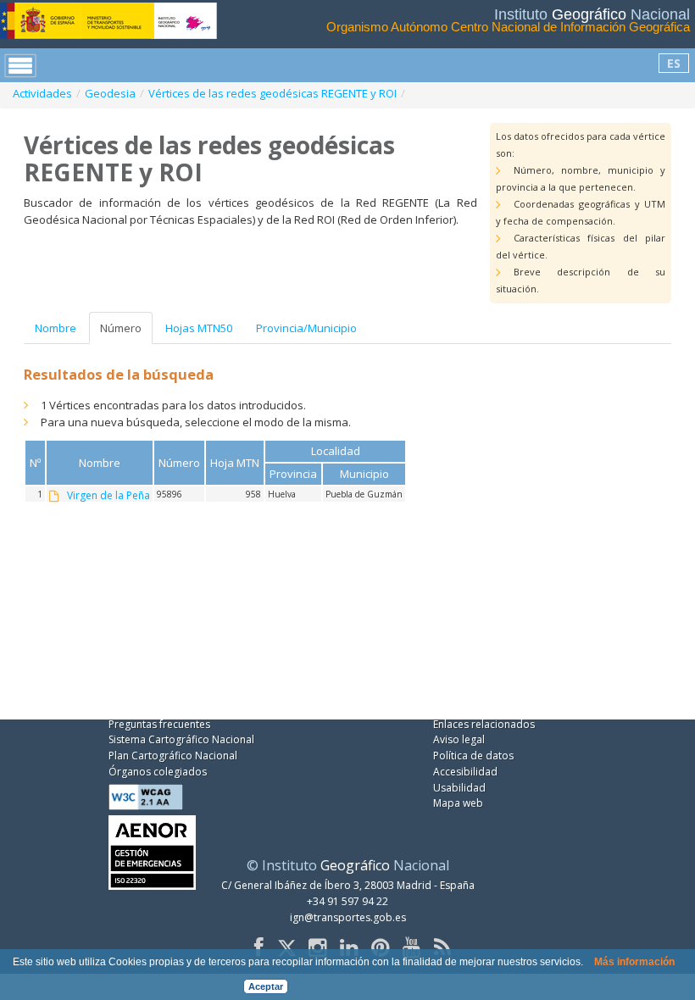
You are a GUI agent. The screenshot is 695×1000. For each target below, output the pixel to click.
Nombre (55, 328)
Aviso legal (459, 739)
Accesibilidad (465, 771)
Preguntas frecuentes (159, 724)
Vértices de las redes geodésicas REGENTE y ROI (272, 93)
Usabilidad (459, 788)
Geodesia (110, 93)
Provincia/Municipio (306, 328)
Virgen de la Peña (108, 496)
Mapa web (458, 803)
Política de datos (473, 755)
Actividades (42, 93)
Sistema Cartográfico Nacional (181, 739)
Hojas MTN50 (198, 328)
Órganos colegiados (157, 771)
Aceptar (265, 986)
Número (121, 328)
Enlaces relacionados (484, 724)
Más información (634, 962)
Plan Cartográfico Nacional (172, 755)
